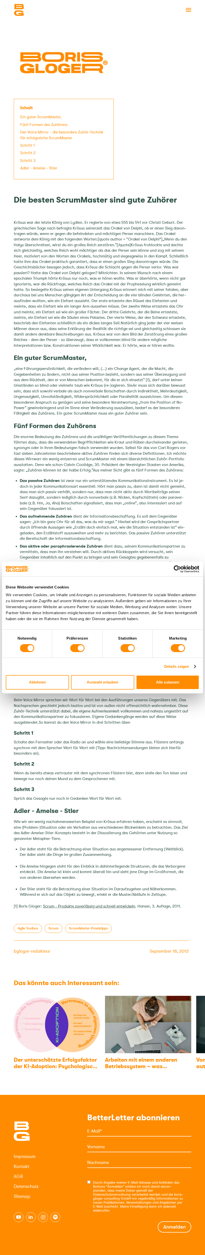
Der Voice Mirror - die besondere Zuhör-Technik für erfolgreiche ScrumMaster (61, 135)
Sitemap (22, 1196)
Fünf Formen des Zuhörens (44, 124)
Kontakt (21, 1166)
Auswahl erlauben (102, 682)
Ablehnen (37, 682)
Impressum (25, 1156)
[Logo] (39, 9)
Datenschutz (26, 1186)
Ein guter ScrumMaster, (41, 117)
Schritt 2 (28, 153)
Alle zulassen (167, 682)
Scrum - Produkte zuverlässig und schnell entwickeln (89, 906)
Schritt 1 (27, 145)
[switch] (77, 648)
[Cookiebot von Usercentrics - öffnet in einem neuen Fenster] (177, 569)
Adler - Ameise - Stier (38, 168)
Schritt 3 (28, 160)
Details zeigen (176, 666)
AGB (18, 1176)
